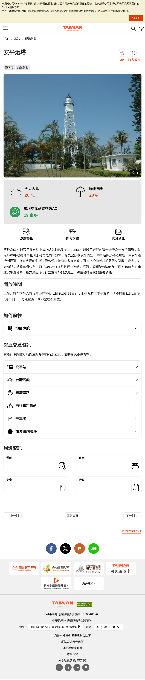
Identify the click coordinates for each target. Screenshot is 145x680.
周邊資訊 (118, 238)
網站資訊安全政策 (72, 641)
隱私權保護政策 (72, 647)
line (93, 548)
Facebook (59, 667)
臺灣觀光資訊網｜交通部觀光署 (72, 28)
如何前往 (72, 238)
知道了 (136, 17)
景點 (17, 38)
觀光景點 (30, 38)
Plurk (79, 548)
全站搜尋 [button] (133, 28)
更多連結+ (88, 583)
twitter (65, 548)
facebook (51, 548)
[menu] (5, 28)
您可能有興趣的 (141, 28)
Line (76, 667)
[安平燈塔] (72, 125)
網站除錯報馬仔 (131, 531)
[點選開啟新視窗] (24, 568)
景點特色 (26, 238)
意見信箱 (72, 654)
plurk (85, 667)
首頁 (6, 38)
